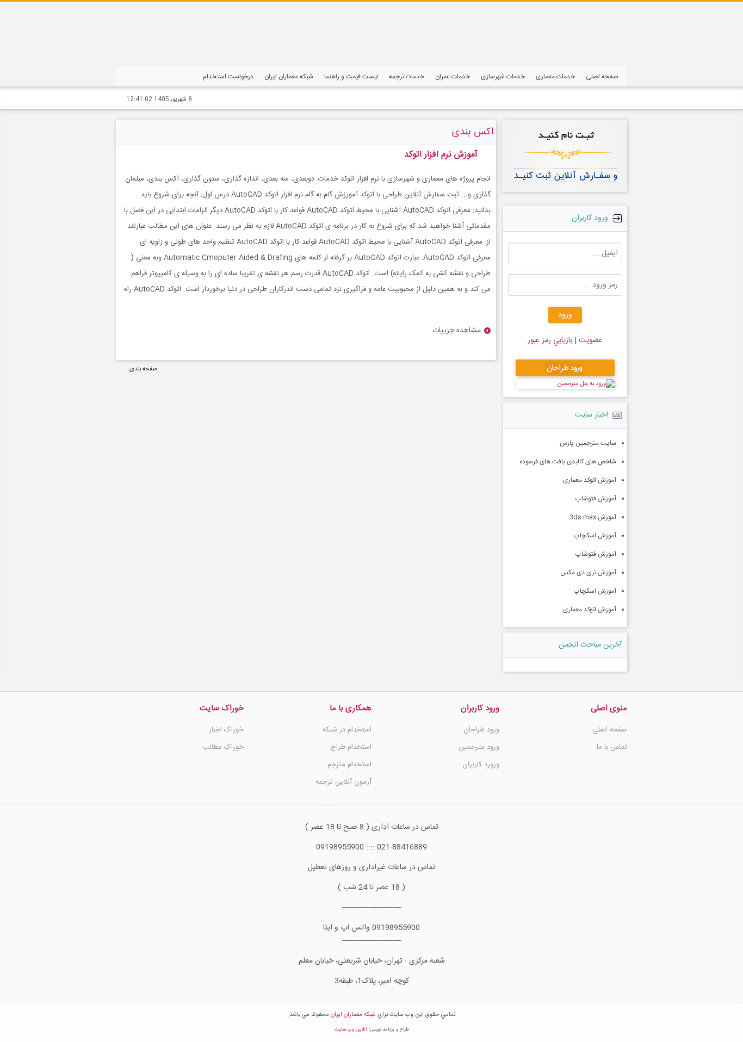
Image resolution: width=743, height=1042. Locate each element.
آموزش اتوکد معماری (589, 480)
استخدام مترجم (349, 765)
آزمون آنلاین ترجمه (343, 782)
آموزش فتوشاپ (595, 498)
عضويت (590, 340)
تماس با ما (612, 747)
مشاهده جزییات (456, 331)
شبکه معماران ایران (353, 1015)
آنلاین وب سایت (351, 1029)
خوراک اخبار (226, 730)
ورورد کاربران (480, 765)
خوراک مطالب (223, 747)
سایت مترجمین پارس (588, 443)
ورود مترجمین (479, 747)
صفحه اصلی (609, 730)
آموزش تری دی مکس (588, 572)
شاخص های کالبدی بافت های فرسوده (567, 461)
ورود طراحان (481, 730)
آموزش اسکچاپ (595, 535)
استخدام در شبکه (347, 730)
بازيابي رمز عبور (550, 340)
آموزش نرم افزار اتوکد (441, 154)
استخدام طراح (351, 747)
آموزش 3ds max (592, 517)
